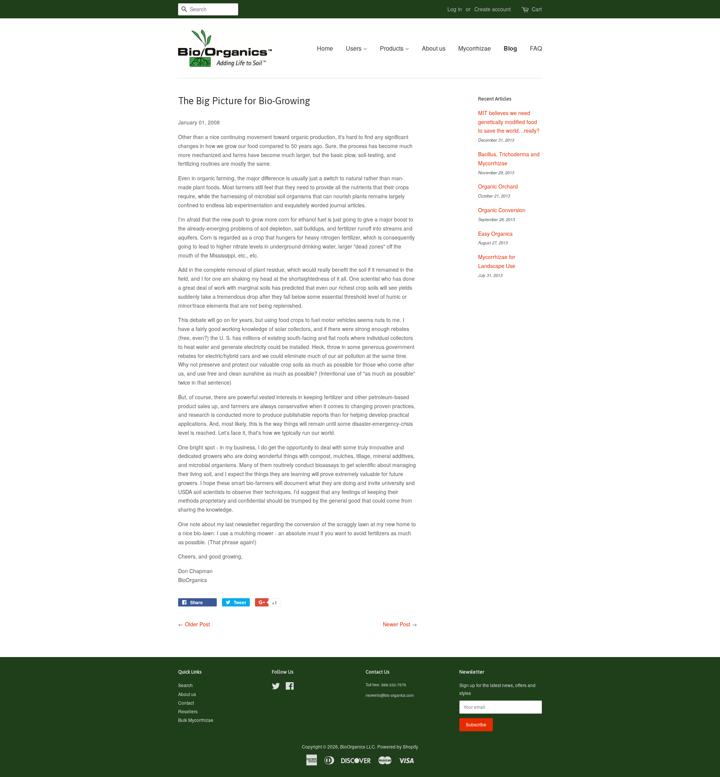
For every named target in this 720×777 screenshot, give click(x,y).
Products (392, 48)
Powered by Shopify (397, 746)
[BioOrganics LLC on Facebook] (289, 687)
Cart (537, 9)
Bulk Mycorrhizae (195, 720)
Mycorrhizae (474, 48)
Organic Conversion (501, 210)
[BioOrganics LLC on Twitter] (276, 687)
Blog (510, 48)
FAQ (536, 48)
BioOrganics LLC (357, 746)
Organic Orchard (498, 186)
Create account (492, 9)
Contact (186, 702)
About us (434, 48)
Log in (454, 9)
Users (354, 48)
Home (325, 48)
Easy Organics (495, 233)
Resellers (188, 711)
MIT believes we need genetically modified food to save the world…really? (509, 122)
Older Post (197, 624)
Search (185, 685)
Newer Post (396, 624)
